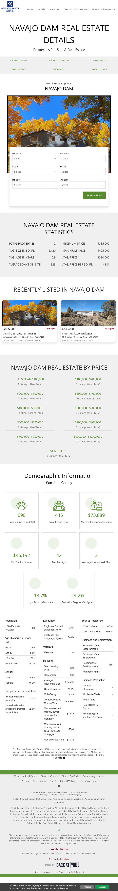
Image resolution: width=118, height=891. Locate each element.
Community (89, 776)
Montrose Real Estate (25, 776)
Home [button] (30, 9)
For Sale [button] (41, 9)
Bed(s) (15, 166)
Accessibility (39, 781)
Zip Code (74, 776)
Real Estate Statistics (58, 60)
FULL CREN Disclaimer (59, 849)
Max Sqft (64, 180)
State (43, 776)
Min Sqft (16, 180)
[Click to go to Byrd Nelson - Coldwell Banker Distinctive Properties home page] (10, 6)
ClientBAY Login (68, 781)
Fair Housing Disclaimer (59, 859)
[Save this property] (54, 304)
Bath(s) (63, 166)
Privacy (25, 781)
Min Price (16, 153)
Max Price (64, 153)
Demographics (59, 69)
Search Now (94, 195)
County (54, 776)
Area (101, 776)
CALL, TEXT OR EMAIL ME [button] (75, 9)
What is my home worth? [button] (104, 9)
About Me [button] (54, 9)
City (64, 776)
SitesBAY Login (89, 781)
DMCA (53, 781)
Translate (80, 872)
